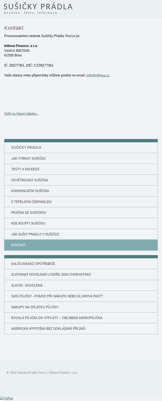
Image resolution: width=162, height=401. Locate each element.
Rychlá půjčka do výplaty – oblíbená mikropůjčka (56, 317)
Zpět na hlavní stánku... (21, 113)
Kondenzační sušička (30, 190)
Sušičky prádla (26, 147)
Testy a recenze (25, 169)
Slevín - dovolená (26, 285)
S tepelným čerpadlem (31, 201)
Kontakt (18, 245)
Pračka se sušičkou (28, 212)
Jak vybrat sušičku (28, 158)
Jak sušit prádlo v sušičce (35, 234)
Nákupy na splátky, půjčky (34, 307)
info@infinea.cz (97, 75)
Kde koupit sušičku (28, 223)
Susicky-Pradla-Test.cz (32, 372)
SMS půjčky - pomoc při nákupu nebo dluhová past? (57, 296)
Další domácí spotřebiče (33, 263)
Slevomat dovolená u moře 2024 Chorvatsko (51, 274)
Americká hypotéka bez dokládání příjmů (48, 328)
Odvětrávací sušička (29, 180)
